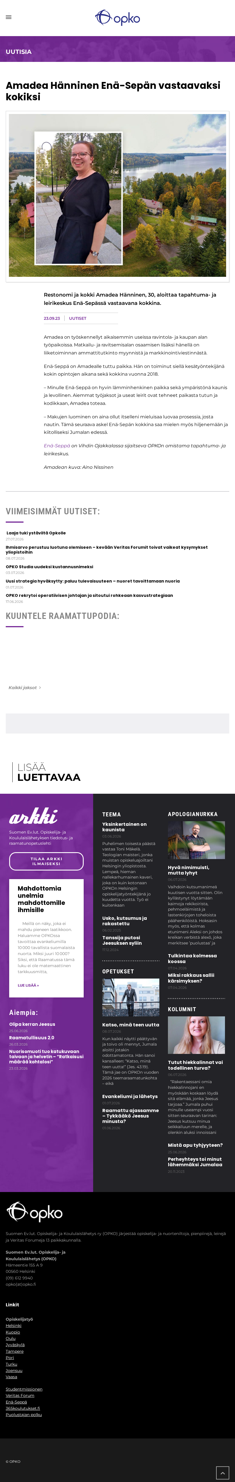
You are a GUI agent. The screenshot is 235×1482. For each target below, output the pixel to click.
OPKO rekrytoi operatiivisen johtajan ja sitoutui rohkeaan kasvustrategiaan (89, 595)
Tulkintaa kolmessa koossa (192, 958)
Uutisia (19, 51)
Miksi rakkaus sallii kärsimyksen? (191, 978)
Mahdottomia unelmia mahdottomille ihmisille (41, 899)
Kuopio (13, 1332)
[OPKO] (117, 17)
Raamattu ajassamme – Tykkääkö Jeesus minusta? (130, 1116)
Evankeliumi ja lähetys (130, 1096)
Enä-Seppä (57, 445)
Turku (11, 1364)
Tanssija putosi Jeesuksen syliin (122, 940)
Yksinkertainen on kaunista (124, 827)
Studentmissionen (24, 1389)
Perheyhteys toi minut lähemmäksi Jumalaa (195, 1162)
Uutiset (77, 318)
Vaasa (11, 1376)
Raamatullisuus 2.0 (31, 1038)
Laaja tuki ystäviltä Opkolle (36, 533)
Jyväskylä (15, 1344)
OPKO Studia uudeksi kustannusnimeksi (49, 567)
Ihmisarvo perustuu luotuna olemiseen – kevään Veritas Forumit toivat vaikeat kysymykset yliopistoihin (107, 549)
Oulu (10, 1338)
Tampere (14, 1351)
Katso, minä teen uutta (130, 1025)
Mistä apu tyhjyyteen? (195, 1145)
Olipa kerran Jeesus (32, 1024)
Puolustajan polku (24, 1414)
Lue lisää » (28, 985)
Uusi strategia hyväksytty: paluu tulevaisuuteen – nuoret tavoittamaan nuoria (93, 581)
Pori (10, 1357)
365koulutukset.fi (23, 1408)
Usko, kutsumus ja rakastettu (124, 921)
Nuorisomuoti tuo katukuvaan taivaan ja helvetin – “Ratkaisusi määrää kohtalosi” (46, 1056)
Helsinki (13, 1325)
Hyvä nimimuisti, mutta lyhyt (188, 870)
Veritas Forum (20, 1395)
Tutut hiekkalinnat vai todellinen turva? (195, 1065)
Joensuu (14, 1370)
